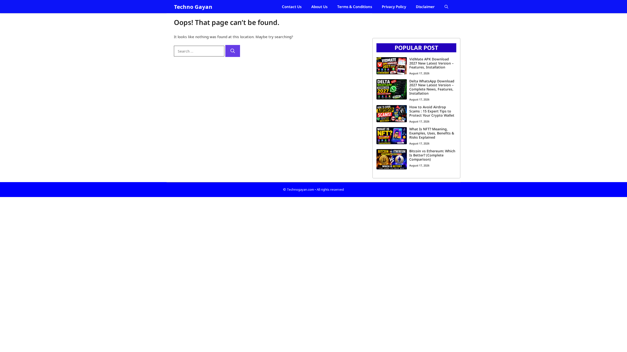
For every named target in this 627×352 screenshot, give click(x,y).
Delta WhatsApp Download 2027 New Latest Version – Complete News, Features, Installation (431, 87)
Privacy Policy (394, 6)
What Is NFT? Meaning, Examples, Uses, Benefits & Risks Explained (431, 133)
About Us (319, 6)
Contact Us (291, 6)
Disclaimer (425, 6)
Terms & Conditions (354, 6)
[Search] (232, 51)
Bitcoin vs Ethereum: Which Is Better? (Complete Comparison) (432, 155)
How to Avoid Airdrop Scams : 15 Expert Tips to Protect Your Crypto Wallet (431, 111)
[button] (446, 6)
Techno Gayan (193, 6)
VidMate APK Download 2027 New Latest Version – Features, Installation (431, 63)
